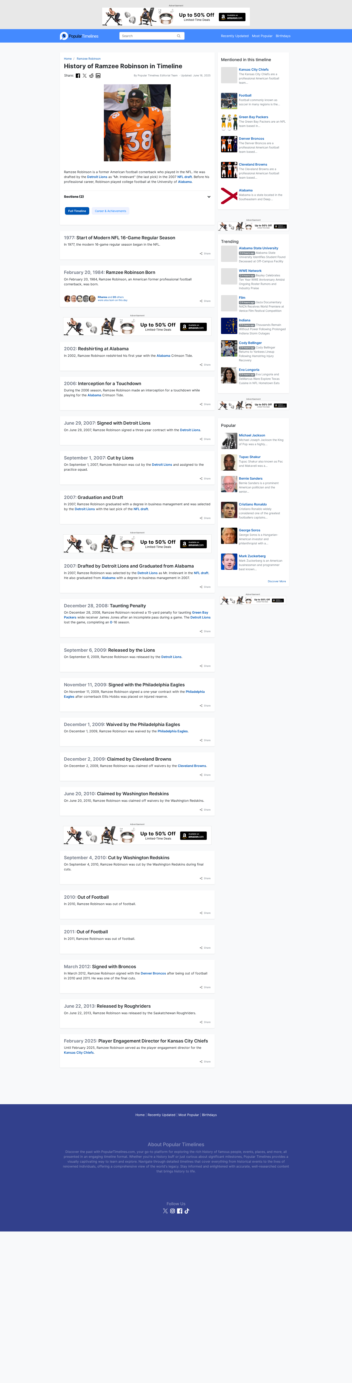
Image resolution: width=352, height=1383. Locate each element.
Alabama (185, 182)
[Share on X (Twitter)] (84, 75)
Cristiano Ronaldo (253, 504)
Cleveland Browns (192, 766)
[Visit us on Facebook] (180, 1213)
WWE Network (250, 271)
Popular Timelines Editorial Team (158, 75)
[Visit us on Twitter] (165, 1213)
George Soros (249, 530)
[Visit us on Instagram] (173, 1213)
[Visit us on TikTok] (187, 1213)
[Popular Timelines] (79, 36)
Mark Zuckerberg (252, 556)
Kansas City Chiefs (79, 1052)
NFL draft (184, 177)
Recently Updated (235, 36)
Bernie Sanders (251, 478)
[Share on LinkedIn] (98, 75)
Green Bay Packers (253, 117)
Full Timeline (77, 211)
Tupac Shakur (250, 457)
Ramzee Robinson (89, 58)
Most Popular (262, 36)
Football (245, 95)
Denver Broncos (153, 973)
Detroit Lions (97, 177)
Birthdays (283, 36)
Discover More (277, 581)
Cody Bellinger (250, 343)
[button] (137, 196)
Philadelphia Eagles (173, 731)
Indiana (244, 320)
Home (68, 58)
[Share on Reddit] (91, 75)
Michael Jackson (252, 435)
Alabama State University (258, 248)
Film (242, 297)
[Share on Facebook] (77, 75)
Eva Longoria (249, 370)
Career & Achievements (110, 211)
